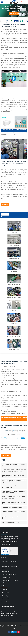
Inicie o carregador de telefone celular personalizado (14, 418)
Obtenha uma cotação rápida (7, 122)
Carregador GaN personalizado (9, 574)
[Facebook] (9, 632)
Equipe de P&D (5, 599)
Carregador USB (6, 577)
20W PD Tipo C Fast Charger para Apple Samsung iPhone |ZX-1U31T (7, 130)
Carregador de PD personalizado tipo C (9, 567)
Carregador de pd (6, 571)
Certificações (5, 589)
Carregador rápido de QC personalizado (10, 581)
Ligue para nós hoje (14, 13)
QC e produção (5, 595)
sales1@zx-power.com (9, 606)
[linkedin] (15, 632)
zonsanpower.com (9, 3)
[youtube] (18, 632)
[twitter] (12, 632)
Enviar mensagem (5, 455)
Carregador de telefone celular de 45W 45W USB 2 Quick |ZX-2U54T (20, 130)
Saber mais (5, 204)
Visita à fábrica (5, 592)
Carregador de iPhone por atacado (9, 562)
